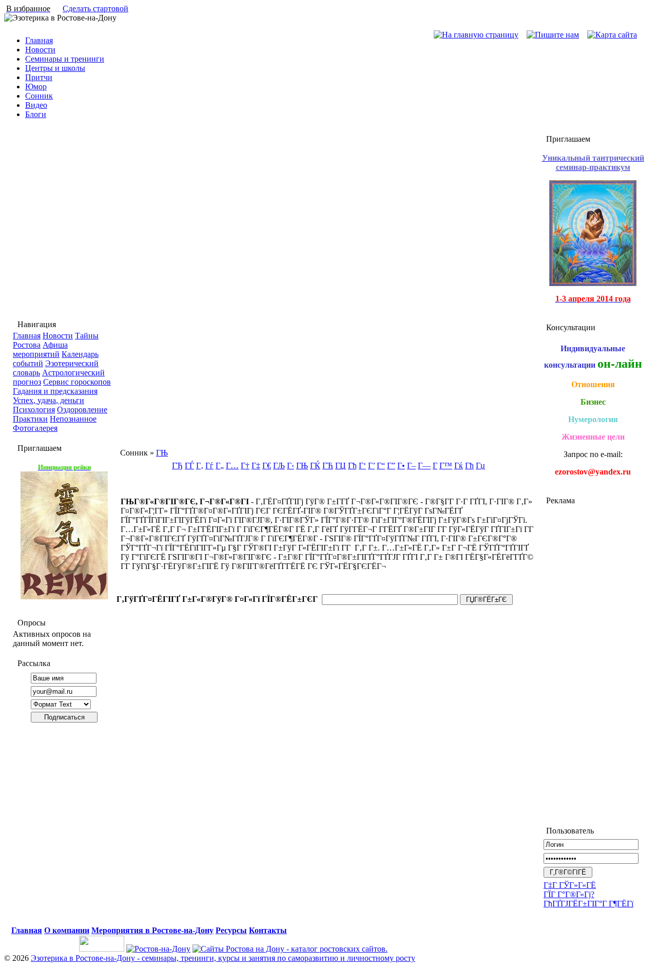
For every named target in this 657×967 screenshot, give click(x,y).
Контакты (268, 930)
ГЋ (327, 465)
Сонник (39, 95)
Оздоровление (82, 409)
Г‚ (199, 465)
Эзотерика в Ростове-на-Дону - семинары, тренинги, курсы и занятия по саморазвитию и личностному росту (223, 958)
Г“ (381, 465)
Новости (40, 49)
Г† (245, 465)
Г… (232, 465)
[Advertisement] (593, 661)
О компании (66, 930)
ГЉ (279, 465)
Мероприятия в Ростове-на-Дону (152, 930)
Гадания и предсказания (55, 391)
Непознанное (73, 418)
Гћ (469, 465)
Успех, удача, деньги (48, 400)
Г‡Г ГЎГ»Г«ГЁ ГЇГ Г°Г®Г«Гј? (570, 890)
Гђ (352, 465)
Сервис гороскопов (77, 381)
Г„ (220, 465)
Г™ (445, 465)
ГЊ (162, 452)
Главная (39, 40)
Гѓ (209, 465)
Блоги (35, 114)
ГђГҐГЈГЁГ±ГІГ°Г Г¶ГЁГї (588, 903)
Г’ (371, 465)
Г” (391, 465)
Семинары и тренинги (64, 58)
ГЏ (340, 465)
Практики (30, 418)
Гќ (458, 465)
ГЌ (315, 465)
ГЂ (177, 465)
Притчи (38, 77)
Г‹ (290, 465)
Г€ (266, 465)
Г (435, 465)
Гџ (480, 465)
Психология (34, 409)
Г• (401, 465)
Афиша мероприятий (40, 349)
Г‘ (362, 465)
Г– (411, 465)
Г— (424, 465)
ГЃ (189, 465)
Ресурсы (231, 930)
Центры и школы (55, 68)
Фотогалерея (35, 428)
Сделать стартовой (95, 8)
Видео (36, 105)
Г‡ (256, 465)
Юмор (36, 86)
